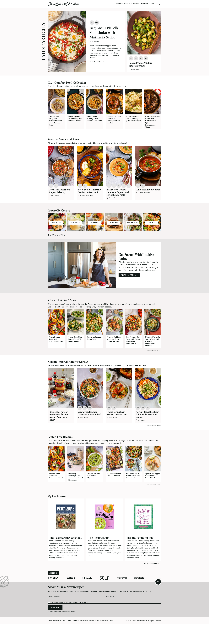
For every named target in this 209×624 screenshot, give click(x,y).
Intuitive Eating (147, 4)
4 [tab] (55, 235)
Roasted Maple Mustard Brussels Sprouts (140, 64)
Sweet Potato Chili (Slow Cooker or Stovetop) (90, 191)
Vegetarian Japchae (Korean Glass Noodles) (89, 413)
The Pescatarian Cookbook (65, 537)
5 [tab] (57, 235)
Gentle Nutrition (131, 4)
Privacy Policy (94, 620)
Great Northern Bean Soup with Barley (59, 191)
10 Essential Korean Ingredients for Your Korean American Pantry (59, 416)
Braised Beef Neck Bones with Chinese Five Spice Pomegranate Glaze (152, 121)
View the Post (96, 62)
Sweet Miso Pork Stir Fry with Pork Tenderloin (133, 475)
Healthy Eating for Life (140, 537)
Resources (104, 620)
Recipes (119, 4)
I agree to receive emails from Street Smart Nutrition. (69, 602)
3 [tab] (53, 235)
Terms (111, 620)
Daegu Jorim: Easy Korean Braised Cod (117, 413)
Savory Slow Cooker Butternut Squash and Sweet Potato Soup (118, 192)
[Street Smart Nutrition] (64, 4)
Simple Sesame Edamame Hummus (93, 475)
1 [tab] (48, 235)
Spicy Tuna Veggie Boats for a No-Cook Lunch (152, 475)
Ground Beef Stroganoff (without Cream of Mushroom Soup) (55, 120)
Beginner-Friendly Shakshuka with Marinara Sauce (104, 32)
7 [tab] (62, 235)
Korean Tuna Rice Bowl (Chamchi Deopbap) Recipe (147, 415)
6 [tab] (60, 235)
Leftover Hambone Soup (148, 189)
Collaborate (67, 620)
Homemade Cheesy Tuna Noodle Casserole (94, 118)
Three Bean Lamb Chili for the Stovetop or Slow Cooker (114, 119)
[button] (104, 602)
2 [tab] (50, 235)
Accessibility (57, 620)
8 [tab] (64, 235)
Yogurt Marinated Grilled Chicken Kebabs (114, 475)
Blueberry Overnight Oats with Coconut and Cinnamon (75, 476)
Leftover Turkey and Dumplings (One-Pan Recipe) (133, 118)
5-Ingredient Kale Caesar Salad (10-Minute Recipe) (75, 339)
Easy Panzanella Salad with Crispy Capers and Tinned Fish (133, 340)
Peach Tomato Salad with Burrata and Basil (56, 339)
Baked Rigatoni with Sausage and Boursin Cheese (75, 118)
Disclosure (84, 620)
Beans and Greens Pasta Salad (94, 338)
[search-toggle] (158, 4)
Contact (76, 620)
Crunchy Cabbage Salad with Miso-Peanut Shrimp (114, 339)
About (50, 620)
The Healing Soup (98, 537)
